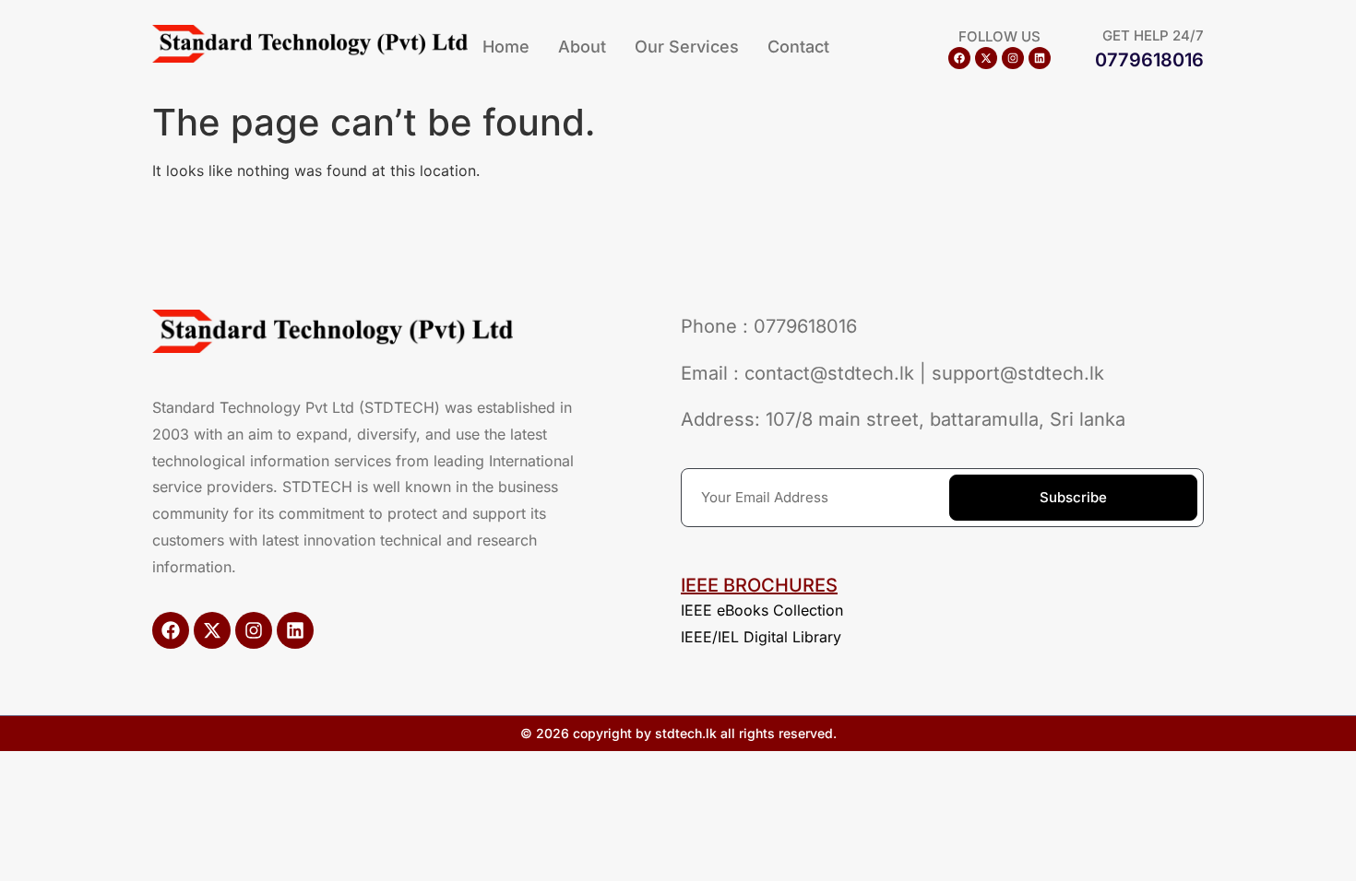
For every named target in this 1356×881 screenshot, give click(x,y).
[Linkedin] (1040, 58)
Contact (798, 46)
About (582, 46)
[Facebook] (959, 58)
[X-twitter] (986, 58)
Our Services (687, 46)
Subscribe (1073, 497)
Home (505, 46)
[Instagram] (1013, 58)
